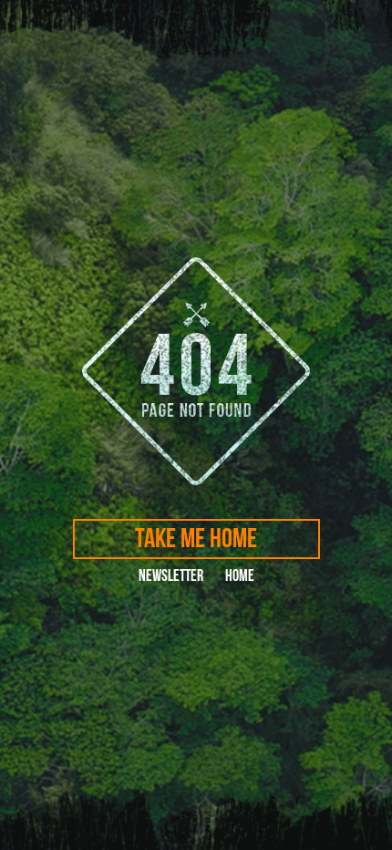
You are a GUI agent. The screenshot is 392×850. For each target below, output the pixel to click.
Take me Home (196, 539)
